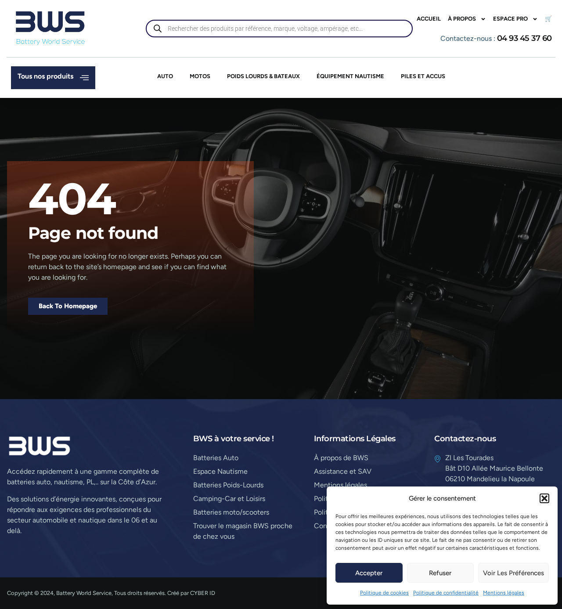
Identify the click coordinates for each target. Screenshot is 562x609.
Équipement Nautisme (350, 76)
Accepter (368, 573)
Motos (200, 76)
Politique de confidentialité (446, 593)
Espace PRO (510, 18)
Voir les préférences (513, 573)
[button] (544, 498)
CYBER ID (202, 593)
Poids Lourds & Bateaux (263, 76)
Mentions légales (503, 593)
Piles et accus (423, 76)
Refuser (440, 573)
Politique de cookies (384, 593)
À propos (462, 18)
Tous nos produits (45, 76)
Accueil (429, 18)
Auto (165, 76)
